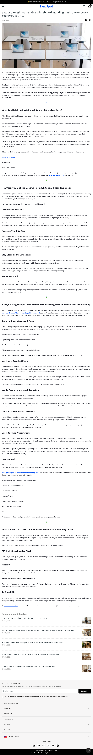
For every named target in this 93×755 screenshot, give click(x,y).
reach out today (11, 606)
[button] (46, 703)
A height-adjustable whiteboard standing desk (20, 472)
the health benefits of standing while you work (21, 313)
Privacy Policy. (64, 696)
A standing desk (8, 157)
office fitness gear (56, 175)
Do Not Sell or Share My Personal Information (47, 753)
